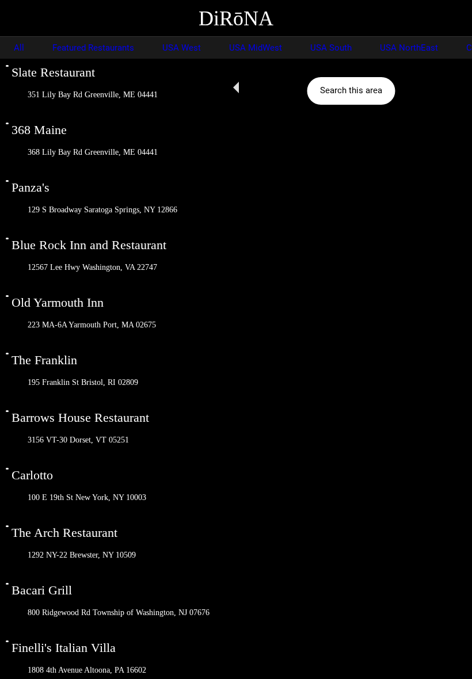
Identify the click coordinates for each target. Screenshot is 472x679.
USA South (331, 48)
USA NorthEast (409, 48)
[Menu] (18, 18)
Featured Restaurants (93, 48)
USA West (181, 48)
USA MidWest (255, 48)
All (19, 48)
